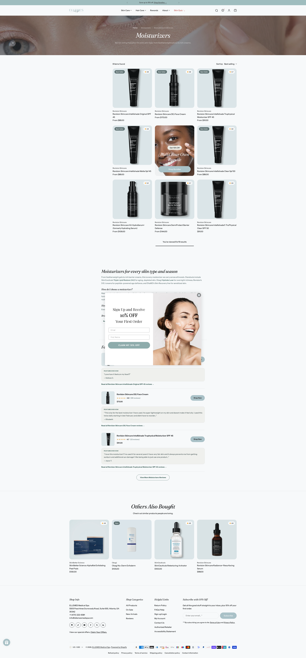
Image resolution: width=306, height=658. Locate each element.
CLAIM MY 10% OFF (129, 345)
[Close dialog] (199, 295)
